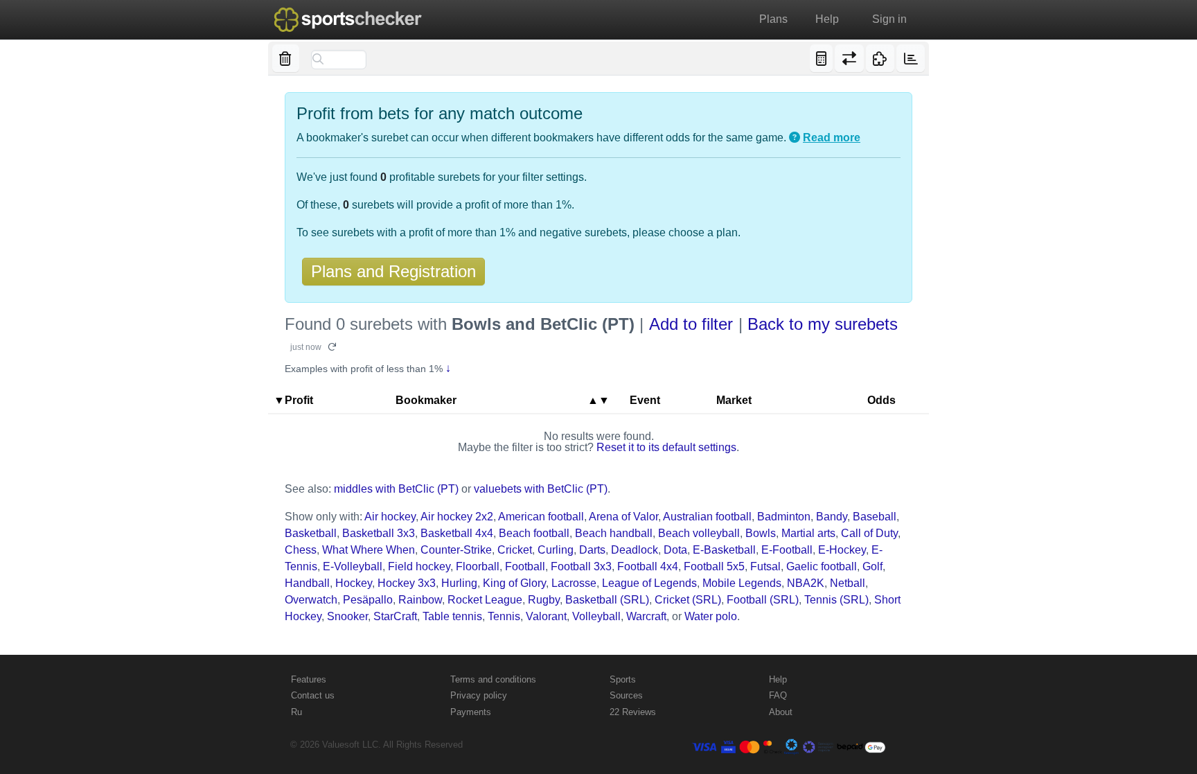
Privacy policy (478, 695)
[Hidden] (285, 58)
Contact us (313, 695)
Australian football (707, 516)
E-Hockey (842, 550)
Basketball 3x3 (378, 533)
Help (827, 19)
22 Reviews (633, 712)
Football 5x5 (714, 566)
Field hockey (419, 566)
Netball (847, 583)
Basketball (311, 533)
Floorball (477, 566)
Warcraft (646, 616)
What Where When (368, 550)
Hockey (353, 583)
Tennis (504, 616)
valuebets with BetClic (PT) (541, 489)
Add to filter (691, 324)
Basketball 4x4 (456, 533)
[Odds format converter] (849, 58)
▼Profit (293, 400)
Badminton (783, 516)
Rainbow (420, 600)
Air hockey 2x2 (456, 516)
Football (525, 566)
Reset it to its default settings (666, 447)
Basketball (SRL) (607, 600)
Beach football (534, 533)
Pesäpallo (368, 600)
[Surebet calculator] (821, 58)
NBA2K (805, 583)
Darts (592, 550)
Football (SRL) (763, 600)
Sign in (889, 19)
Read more (831, 137)
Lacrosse (573, 583)
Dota (675, 550)
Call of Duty (869, 533)
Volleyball (596, 616)
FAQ (778, 695)
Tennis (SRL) (836, 600)
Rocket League (484, 600)
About (780, 712)
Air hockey (390, 516)
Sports (623, 679)
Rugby (544, 600)
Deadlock (634, 550)
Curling (556, 550)
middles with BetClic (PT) (396, 489)
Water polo (710, 616)
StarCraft (395, 616)
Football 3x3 (581, 566)
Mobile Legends (741, 583)
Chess (301, 550)
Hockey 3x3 (407, 583)
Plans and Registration (393, 271)
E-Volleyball (352, 566)
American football (541, 516)
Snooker (347, 616)
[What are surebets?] (794, 138)
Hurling (459, 583)
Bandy (831, 516)
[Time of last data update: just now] (910, 58)
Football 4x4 (647, 566)
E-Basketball (724, 550)
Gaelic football (821, 566)
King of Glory (514, 583)
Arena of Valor (623, 516)
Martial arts (808, 533)
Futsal (765, 566)
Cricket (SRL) (688, 600)
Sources (626, 695)
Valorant (546, 616)
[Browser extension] (880, 58)
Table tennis (452, 616)
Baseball (874, 516)
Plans (773, 19)
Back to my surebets (822, 324)
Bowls (760, 533)
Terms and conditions (493, 679)
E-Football (787, 550)
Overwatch (311, 600)
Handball (307, 583)
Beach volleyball (699, 533)
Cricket (514, 550)
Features (308, 679)
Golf (872, 566)
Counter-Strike (456, 550)
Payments (470, 712)
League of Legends (649, 583)
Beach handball (614, 533)
